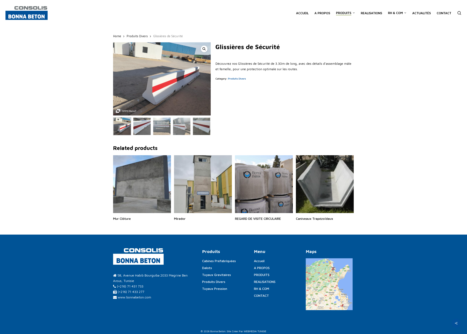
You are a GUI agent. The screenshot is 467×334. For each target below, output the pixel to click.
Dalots (207, 268)
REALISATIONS (264, 282)
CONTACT (261, 296)
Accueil (259, 261)
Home (117, 36)
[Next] (205, 126)
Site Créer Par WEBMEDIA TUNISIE (246, 331)
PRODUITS (261, 275)
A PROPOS (262, 268)
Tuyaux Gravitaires (216, 275)
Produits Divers (137, 36)
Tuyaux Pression (214, 289)
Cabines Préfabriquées (219, 261)
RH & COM (261, 289)
